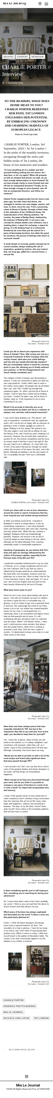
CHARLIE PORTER (14, 1000)
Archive (9, 57)
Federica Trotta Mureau (20, 1006)
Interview (38, 57)
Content (22, 57)
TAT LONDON (41, 1018)
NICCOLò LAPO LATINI (17, 1018)
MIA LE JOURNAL (13, 1012)
